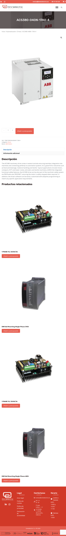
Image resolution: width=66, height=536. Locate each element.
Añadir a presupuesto (24, 131)
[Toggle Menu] (57, 7)
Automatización (11, 31)
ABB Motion (9, 144)
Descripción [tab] (7, 150)
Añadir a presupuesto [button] (10, 256)
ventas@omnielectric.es (41, 1)
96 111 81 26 (56, 1)
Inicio (3, 31)
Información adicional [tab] (11, 153)
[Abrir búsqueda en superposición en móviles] (62, 7)
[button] (61, 37)
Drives (19, 31)
